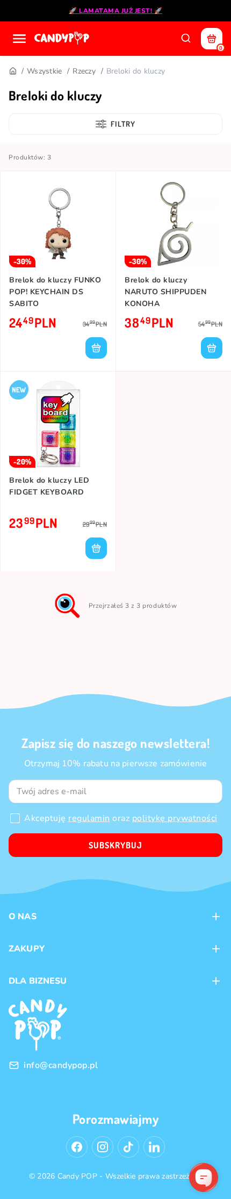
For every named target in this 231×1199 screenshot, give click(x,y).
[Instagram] (102, 1147)
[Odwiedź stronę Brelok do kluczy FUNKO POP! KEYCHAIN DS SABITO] (58, 223)
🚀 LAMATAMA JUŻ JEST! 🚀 (115, 10)
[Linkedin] (154, 1147)
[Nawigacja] (19, 39)
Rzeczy (84, 71)
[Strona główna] (62, 38)
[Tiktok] (128, 1147)
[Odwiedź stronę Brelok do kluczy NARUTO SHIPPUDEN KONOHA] (173, 223)
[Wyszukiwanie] (186, 38)
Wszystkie (44, 71)
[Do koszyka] (96, 348)
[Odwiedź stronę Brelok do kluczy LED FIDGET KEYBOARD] (58, 424)
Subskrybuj (115, 845)
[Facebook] (77, 1147)
